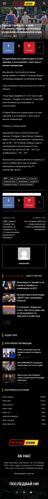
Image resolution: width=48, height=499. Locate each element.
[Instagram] (24, 492)
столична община (26, 184)
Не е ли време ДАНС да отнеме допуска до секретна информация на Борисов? (34, 225)
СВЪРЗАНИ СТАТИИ (14, 276)
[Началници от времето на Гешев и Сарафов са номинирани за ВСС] (9, 285)
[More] (40, 48)
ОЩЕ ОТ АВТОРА (34, 276)
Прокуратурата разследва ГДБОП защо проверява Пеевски (30, 297)
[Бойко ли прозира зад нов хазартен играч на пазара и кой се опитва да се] (9, 352)
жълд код (32, 178)
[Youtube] (31, 492)
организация (22, 181)
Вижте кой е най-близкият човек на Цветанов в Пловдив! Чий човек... (30, 377)
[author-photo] (24, 260)
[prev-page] (4, 322)
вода (11, 178)
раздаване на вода (10, 184)
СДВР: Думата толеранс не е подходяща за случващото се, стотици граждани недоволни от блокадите (11, 229)
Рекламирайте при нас (24, 473)
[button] (4, 3)
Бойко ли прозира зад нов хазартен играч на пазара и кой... (29, 352)
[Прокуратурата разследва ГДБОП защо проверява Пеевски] (9, 297)
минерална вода (9, 181)
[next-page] (8, 322)
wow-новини (6, 21)
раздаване (34, 181)
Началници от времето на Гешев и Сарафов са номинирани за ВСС (30, 285)
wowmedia (24, 263)
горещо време (21, 178)
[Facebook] (17, 492)
